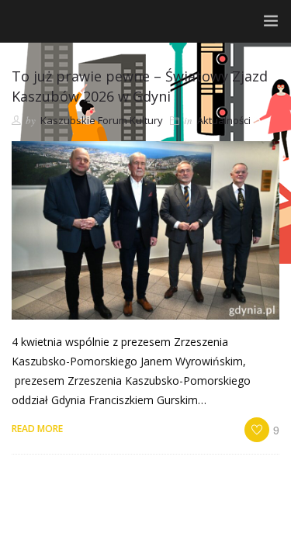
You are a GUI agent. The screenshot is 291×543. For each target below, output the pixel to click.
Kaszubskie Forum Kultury (101, 120)
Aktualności (224, 120)
